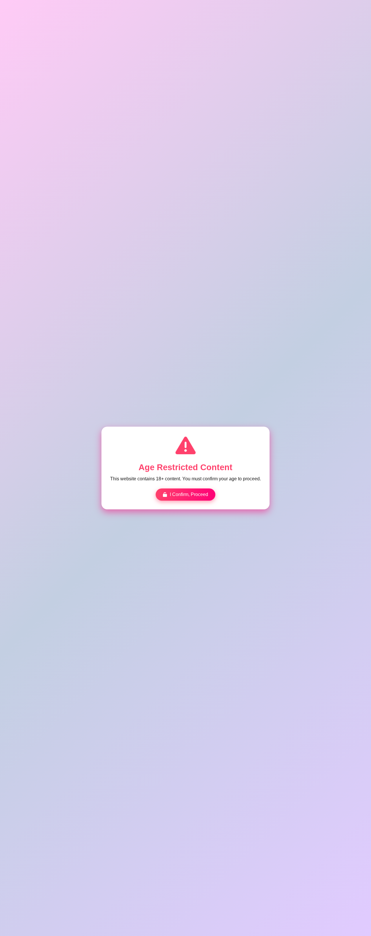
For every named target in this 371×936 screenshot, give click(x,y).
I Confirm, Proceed (189, 494)
